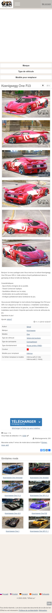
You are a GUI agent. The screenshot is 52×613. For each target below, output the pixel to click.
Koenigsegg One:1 (12, 531)
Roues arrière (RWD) (34, 345)
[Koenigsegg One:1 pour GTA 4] (12, 522)
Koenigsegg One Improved (12, 477)
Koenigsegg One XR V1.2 (39, 495)
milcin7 (9, 319)
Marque (26, 65)
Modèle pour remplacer (26, 77)
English (15, 594)
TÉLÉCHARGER (24, 422)
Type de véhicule (26, 71)
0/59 (24, 435)
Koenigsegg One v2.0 (13, 513)
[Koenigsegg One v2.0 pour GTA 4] (12, 504)
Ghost (29, 326)
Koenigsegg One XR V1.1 (39, 531)
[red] (28, 349)
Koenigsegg (31, 330)
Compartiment (32, 341)
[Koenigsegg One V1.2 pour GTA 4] (12, 486)
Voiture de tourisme (34, 338)
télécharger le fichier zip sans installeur (26, 428)
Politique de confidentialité (28, 610)
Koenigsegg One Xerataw (39, 477)
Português (45, 594)
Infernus (30, 353)
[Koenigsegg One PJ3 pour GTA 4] (26, 104)
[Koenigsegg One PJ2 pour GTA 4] (39, 504)
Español (35, 594)
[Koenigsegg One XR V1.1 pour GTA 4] (39, 522)
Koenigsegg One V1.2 (13, 495)
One (28, 334)
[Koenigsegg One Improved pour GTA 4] (12, 469)
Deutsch (25, 594)
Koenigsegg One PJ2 (39, 513)
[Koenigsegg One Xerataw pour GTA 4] (39, 469)
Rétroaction (43, 610)
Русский (5, 594)
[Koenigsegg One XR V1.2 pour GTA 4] (39, 486)
